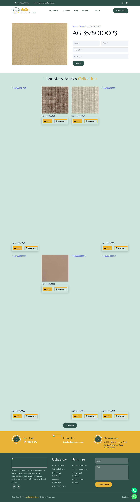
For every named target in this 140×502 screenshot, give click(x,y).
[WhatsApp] (122, 3)
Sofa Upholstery (58, 469)
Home (75, 26)
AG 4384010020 (48, 284)
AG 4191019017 (78, 116)
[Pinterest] (126, 3)
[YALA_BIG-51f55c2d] (29, 463)
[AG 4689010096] (115, 163)
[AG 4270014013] (25, 163)
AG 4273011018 (48, 116)
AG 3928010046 (78, 411)
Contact (125, 497)
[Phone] (134, 490)
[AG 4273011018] (55, 100)
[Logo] (24, 10)
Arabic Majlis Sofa (59, 486)
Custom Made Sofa (79, 469)
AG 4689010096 (108, 243)
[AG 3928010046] (85, 331)
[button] (59, 11)
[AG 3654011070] (115, 331)
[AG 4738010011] (25, 331)
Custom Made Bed (79, 465)
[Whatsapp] (134, 496)
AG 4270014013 (18, 243)
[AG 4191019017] (85, 100)
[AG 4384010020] (55, 268)
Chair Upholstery (58, 465)
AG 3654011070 (108, 411)
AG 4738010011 (18, 411)
